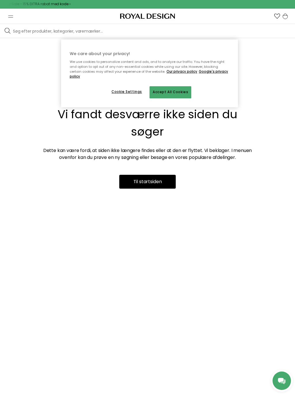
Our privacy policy (182, 71)
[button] (277, 16)
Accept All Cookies (170, 92)
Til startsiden (147, 181)
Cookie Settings (126, 91)
